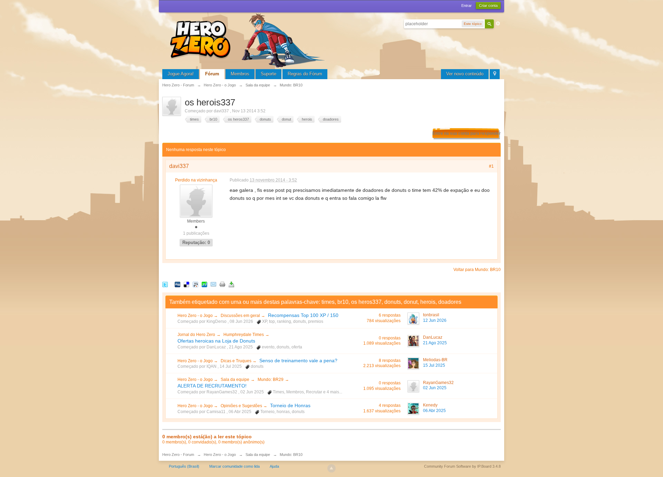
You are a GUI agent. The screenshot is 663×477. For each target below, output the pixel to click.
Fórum (212, 73)
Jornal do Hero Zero (196, 334)
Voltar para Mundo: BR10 (477, 269)
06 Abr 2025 (434, 410)
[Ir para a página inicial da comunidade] (248, 39)
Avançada (498, 23)
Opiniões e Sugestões (242, 405)
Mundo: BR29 (271, 379)
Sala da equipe (235, 379)
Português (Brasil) (184, 466)
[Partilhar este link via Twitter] (165, 284)
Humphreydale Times (243, 334)
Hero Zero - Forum (178, 454)
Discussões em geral (241, 315)
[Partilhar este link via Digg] (177, 284)
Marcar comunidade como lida (234, 466)
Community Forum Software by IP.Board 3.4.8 (462, 466)
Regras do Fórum (305, 73)
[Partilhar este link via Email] (213, 284)
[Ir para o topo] (331, 468)
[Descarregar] (231, 284)
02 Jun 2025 (434, 387)
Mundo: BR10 (291, 454)
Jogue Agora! (180, 73)
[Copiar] (222, 284)
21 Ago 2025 (435, 342)
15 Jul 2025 (434, 365)
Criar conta (488, 5)
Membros (240, 73)
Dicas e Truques (236, 360)
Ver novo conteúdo (464, 73)
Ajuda (274, 466)
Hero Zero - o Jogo (195, 315)
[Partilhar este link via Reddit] (195, 284)
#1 (491, 166)
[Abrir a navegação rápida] (495, 74)
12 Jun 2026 (434, 320)
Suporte (268, 73)
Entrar (466, 5)
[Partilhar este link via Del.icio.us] (186, 284)
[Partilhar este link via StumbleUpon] (204, 284)
